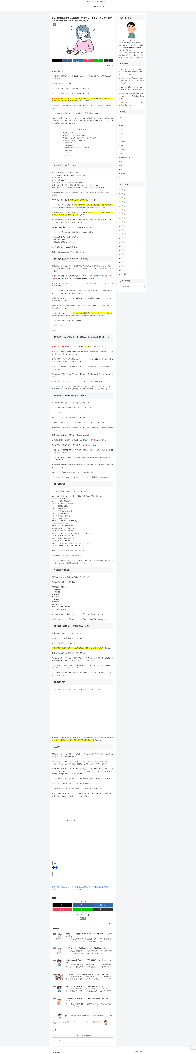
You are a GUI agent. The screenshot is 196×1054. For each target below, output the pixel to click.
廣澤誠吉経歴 (68, 142)
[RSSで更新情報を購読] (84, 918)
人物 (55, 897)
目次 (80, 129)
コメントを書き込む (83, 1036)
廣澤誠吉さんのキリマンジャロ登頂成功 (75, 135)
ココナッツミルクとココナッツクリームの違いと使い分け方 (131, 104)
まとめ (66, 152)
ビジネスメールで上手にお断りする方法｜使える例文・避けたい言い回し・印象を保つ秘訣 (131, 80)
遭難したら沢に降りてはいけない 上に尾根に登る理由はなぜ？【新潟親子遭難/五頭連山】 (81, 888)
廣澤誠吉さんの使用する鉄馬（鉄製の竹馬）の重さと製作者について (83, 138)
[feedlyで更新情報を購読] (81, 918)
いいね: (68, 157)
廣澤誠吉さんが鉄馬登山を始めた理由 (74, 140)
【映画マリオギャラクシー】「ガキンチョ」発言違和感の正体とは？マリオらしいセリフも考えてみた (131, 71)
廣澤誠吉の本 (68, 150)
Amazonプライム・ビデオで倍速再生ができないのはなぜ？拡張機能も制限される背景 (131, 96)
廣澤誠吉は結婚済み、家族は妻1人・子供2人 (76, 147)
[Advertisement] (88, 810)
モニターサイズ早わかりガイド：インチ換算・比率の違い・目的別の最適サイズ (131, 88)
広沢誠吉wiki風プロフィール (72, 133)
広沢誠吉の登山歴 (69, 145)
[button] (108, 60)
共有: (67, 155)
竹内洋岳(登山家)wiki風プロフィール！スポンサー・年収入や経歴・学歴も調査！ (60, 888)
